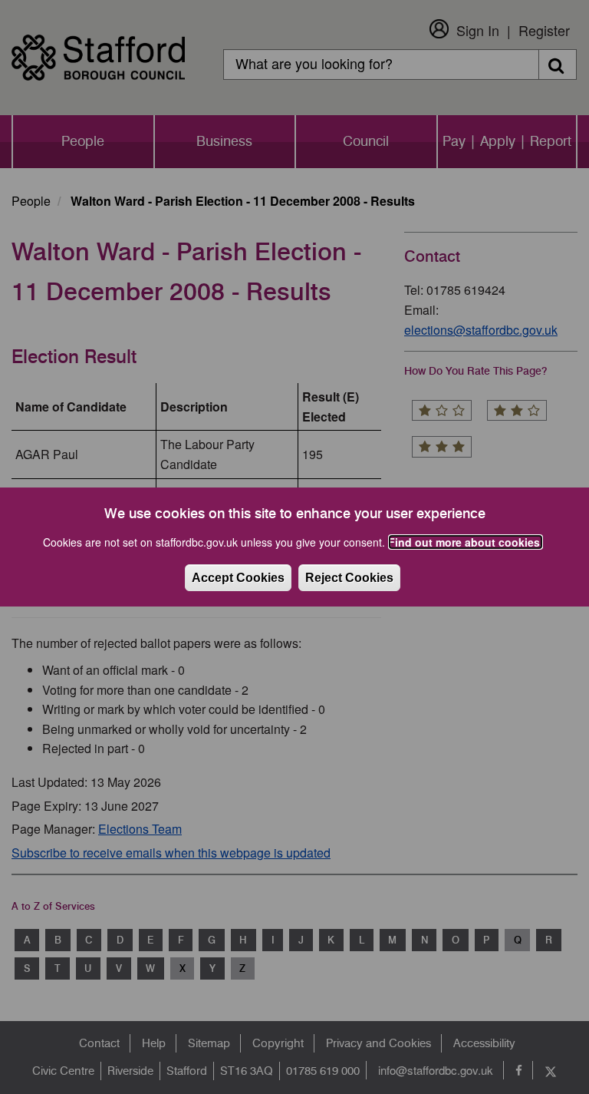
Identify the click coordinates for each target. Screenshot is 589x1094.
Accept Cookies (238, 577)
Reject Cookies (349, 577)
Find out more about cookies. (465, 542)
